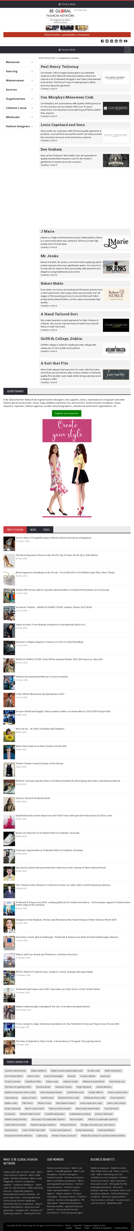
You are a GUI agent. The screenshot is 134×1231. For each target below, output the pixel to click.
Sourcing (12, 71)
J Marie (47, 231)
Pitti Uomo (27, 1103)
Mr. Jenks (50, 256)
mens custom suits (117, 1092)
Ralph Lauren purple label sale (67, 1070)
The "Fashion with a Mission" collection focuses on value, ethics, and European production (63, 884)
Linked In (116, 41)
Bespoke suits (114, 1203)
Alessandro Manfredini (88, 1108)
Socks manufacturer (60, 1130)
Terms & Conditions (101, 1228)
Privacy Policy (121, 1228)
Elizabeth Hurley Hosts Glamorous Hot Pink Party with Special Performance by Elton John (64, 815)
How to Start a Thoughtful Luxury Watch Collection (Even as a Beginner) (53, 537)
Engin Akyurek (84, 1086)
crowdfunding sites (55, 1113)
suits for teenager (53, 1076)
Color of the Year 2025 (34, 1130)
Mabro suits (11, 1103)
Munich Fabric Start (30, 1113)
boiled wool (47, 1097)
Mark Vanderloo (113, 1070)
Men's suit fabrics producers (61, 1180)
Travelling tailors (63, 1171)
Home (69, 1228)
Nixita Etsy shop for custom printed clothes (103, 1135)
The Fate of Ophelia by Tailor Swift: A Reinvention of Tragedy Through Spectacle (58, 1041)
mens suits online (116, 1103)
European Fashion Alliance (18, 1135)
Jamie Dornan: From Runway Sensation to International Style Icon (50, 624)
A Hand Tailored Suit (59, 314)
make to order (70, 1081)
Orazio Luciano (12, 1081)
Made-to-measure (100, 1167)
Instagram (120, 41)
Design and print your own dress (98, 1124)
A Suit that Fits (54, 363)
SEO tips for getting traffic (18, 1086)
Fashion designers (18, 126)
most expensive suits (91, 1103)
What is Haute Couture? (64, 1135)
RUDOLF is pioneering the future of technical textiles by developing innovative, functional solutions (68, 780)
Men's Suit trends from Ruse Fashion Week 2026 (41, 746)
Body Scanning (12, 1108)
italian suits (52, 1081)
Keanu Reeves (104, 1086)
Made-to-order (118, 1167)
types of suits (29, 1097)
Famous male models (60, 1108)
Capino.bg (42, 1135)
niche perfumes (106, 1130)
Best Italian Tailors (65, 1103)
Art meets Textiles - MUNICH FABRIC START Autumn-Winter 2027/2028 (54, 607)
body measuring (84, 1130)
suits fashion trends (15, 1124)
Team (87, 1228)
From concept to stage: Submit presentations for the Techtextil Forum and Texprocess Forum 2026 (67, 1023)
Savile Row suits (75, 1092)
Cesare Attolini (87, 1076)
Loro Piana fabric (13, 1076)
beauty (71, 1076)
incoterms (10, 1113)
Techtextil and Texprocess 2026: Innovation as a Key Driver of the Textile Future (58, 989)
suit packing (11, 1097)
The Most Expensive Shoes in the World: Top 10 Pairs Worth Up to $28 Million (57, 555)
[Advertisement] (85, 198)
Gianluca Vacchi (63, 1086)
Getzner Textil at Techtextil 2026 (33, 798)
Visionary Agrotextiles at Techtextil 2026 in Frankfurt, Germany (49, 850)
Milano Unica (44, 1103)
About (78, 1228)
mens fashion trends (51, 1092)
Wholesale (13, 117)
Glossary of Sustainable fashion (48, 1119)
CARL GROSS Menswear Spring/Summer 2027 (40, 693)
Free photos (11, 1130)
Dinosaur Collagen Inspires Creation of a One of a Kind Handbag (49, 641)
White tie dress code (94, 1097)
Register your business (66, 413)
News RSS (78, 1225)
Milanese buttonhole (93, 1081)
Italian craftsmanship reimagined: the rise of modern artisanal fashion (53, 1006)
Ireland (53, 88)
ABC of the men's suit (101, 1171)
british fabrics (96, 1092)
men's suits (29, 1171)
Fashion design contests (43, 1124)
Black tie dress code (69, 1097)
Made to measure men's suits (20, 1092)
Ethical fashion (68, 1124)
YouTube (125, 41)
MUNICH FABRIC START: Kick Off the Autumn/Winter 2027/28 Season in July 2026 (59, 659)
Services (11, 89)
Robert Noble (52, 283)
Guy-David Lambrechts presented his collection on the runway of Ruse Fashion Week (61, 867)
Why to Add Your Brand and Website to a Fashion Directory (47, 954)
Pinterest (111, 41)
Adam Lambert (38, 1070)
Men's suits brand (34, 1108)
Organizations (15, 99)
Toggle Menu (68, 4)
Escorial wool (111, 1108)
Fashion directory (19, 1178)
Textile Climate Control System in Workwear (40, 763)
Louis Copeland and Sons (63, 124)
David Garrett (43, 1086)
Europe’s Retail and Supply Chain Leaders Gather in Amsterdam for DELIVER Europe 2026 (63, 711)
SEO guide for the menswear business (109, 1185)
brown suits (94, 1070)
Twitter (107, 41)
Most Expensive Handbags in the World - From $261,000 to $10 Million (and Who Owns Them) (65, 572)
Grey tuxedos (117, 1097)
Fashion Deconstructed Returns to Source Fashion (42, 676)
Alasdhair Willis (33, 1081)
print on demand (103, 1113)
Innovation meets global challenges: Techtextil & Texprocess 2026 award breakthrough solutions (67, 937)
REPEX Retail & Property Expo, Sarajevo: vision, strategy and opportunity (54, 971)
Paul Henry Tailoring (59, 66)
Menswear (13, 62)
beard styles (76, 1119)
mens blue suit (117, 1081)
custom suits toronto (15, 1070)
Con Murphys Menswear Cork (67, 97)
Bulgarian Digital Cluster (95, 1225)
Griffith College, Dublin (62, 338)
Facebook (102, 41)
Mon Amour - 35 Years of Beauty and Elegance (40, 728)
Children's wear (16, 108)
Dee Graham (51, 149)
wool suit (105, 1076)
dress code (33, 1076)
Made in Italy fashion (15, 1119)
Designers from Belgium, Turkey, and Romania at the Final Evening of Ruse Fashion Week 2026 (66, 919)
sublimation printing (80, 1113)
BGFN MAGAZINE (47, 58)
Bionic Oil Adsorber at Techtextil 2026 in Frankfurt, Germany (48, 832)
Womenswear (15, 80)
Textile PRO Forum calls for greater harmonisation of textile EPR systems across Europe (62, 589)
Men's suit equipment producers (65, 1182)
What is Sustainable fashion (102, 1119)
